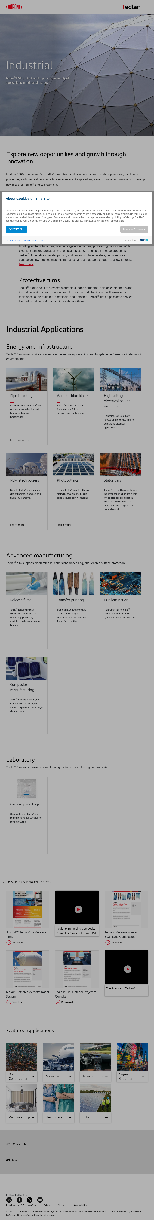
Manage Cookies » (134, 229)
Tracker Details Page (33, 239)
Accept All (16, 229)
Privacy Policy (13, 239)
